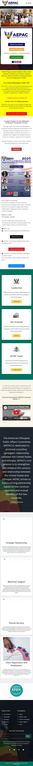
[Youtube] (18, 62)
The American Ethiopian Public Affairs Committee (19, 763)
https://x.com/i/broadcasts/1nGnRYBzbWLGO (17, 231)
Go (28, 736)
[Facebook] (15, 62)
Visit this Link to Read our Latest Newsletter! (16, 53)
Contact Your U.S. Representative (16, 101)
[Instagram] (20, 62)
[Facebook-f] (9, 749)
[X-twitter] (13, 62)
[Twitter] (14, 749)
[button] (16, 18)
